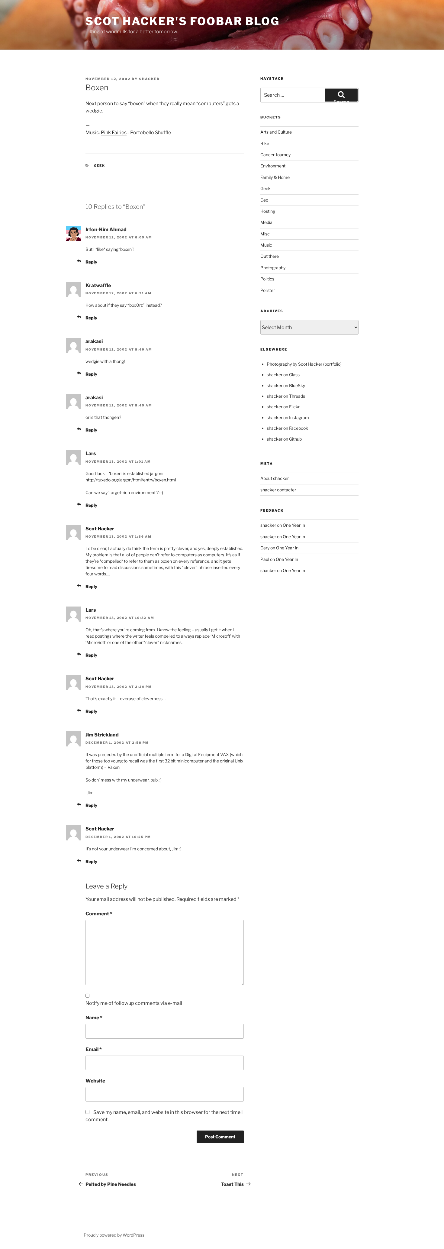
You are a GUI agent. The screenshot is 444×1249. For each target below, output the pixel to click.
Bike (264, 143)
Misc (265, 233)
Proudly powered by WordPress (114, 1235)
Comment (98, 914)
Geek (99, 165)
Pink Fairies (114, 132)
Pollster (267, 290)
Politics (267, 278)
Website (95, 1081)
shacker (149, 79)
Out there (269, 256)
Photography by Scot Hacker (294, 364)
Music (266, 245)
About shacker (274, 478)
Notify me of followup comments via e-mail (133, 1003)
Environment (272, 165)
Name (93, 1018)
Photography (272, 267)
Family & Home (275, 177)
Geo (264, 199)
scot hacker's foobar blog (182, 21)
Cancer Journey (275, 154)
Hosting (267, 211)
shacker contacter (278, 489)
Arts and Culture (276, 131)
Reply (91, 261)
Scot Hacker (99, 529)
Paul (264, 559)
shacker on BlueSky (286, 385)
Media (266, 222)
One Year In (294, 525)
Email (93, 1049)
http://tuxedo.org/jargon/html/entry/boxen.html (130, 479)
